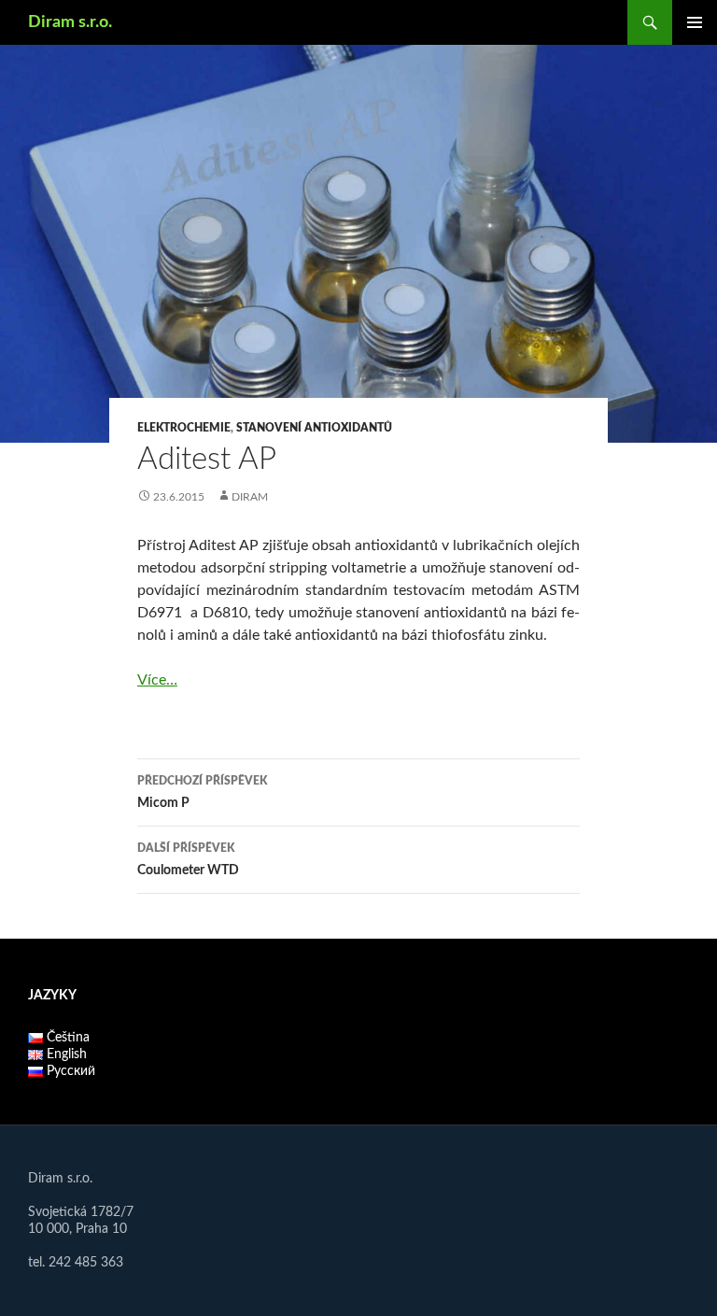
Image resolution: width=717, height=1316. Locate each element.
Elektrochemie (184, 427)
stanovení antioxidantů (314, 427)
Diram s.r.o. (70, 22)
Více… (157, 679)
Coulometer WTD (188, 859)
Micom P (202, 792)
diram (250, 496)
